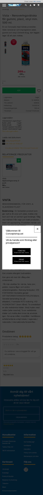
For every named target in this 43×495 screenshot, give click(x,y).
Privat (21, 260)
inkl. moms (37, 1)
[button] (4, 5)
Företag (21, 251)
